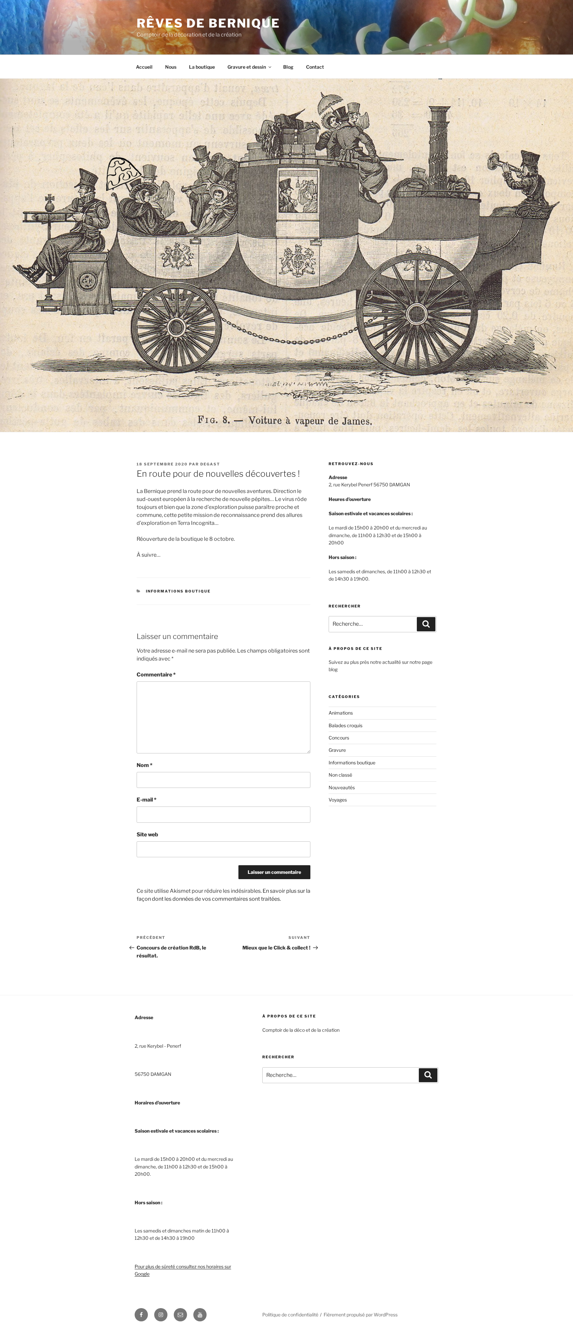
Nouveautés (342, 787)
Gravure (337, 750)
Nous (170, 67)
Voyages (338, 800)
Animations (341, 713)
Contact (315, 67)
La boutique (202, 67)
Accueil (144, 67)
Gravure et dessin (246, 67)
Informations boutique (178, 591)
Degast (210, 464)
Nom (145, 765)
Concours (339, 737)
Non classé (340, 775)
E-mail (147, 800)
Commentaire (156, 674)
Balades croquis (345, 725)
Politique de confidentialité (290, 1314)
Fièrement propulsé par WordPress (361, 1314)
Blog (288, 67)
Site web (147, 834)
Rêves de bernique (208, 23)
